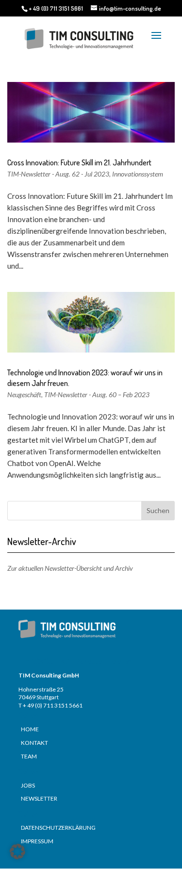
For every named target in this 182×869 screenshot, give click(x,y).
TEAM (29, 756)
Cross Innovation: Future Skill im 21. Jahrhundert (79, 162)
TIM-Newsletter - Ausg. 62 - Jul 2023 (58, 174)
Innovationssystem (137, 174)
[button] (17, 851)
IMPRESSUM (37, 841)
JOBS (28, 785)
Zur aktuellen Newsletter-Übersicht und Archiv (70, 568)
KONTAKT (34, 742)
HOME (30, 729)
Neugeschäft (24, 394)
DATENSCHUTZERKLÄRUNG (58, 827)
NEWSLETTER (39, 798)
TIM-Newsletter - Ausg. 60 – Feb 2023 (96, 394)
